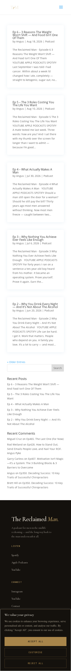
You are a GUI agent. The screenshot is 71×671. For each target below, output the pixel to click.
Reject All (35, 663)
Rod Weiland (15, 444)
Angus (20, 41)
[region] (35, 640)
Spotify (15, 555)
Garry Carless (15, 458)
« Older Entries (16, 362)
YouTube (16, 569)
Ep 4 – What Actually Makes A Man (32, 170)
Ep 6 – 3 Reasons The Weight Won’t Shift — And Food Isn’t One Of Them (35, 35)
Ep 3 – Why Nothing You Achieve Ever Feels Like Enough (34, 238)
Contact (15, 606)
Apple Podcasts (19, 562)
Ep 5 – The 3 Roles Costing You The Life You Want (33, 103)
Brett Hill (12, 483)
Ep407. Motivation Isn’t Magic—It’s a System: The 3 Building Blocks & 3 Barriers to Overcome (35, 463)
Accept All (35, 641)
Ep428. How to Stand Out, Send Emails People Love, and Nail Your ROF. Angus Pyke (34, 449)
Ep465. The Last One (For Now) (45, 439)
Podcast (50, 41)
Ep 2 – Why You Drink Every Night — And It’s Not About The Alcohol (35, 305)
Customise (35, 652)
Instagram (17, 591)
